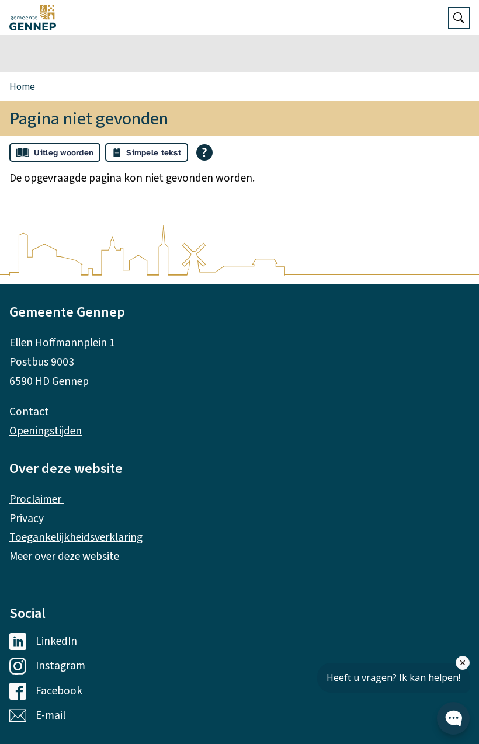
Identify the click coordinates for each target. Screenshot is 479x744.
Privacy (26, 518)
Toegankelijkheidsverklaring (76, 537)
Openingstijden (45, 431)
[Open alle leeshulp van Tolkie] (204, 152)
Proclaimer (36, 499)
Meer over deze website (64, 556)
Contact (29, 412)
